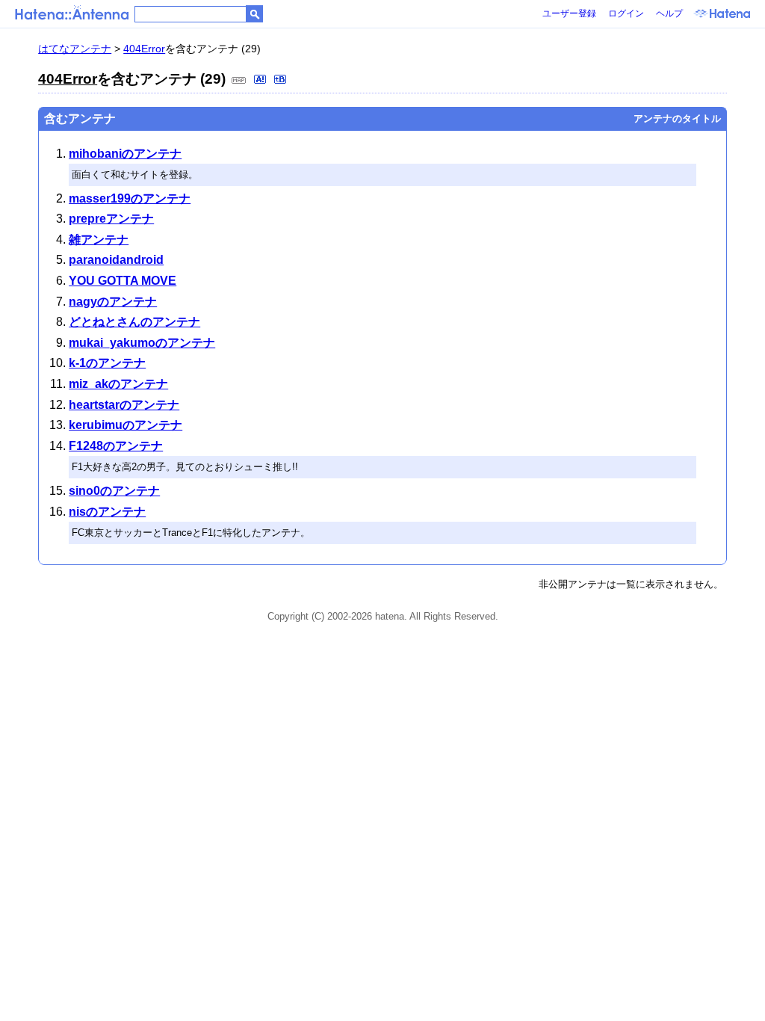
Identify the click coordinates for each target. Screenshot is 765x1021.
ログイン (626, 13)
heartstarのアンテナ (124, 404)
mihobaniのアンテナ (125, 153)
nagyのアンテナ (113, 301)
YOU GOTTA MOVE (122, 280)
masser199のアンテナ (130, 198)
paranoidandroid (116, 259)
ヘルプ (669, 13)
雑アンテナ (98, 239)
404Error (144, 49)
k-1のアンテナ (107, 363)
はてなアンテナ (74, 49)
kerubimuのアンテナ (125, 425)
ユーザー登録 (569, 13)
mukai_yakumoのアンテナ (142, 342)
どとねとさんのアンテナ (134, 321)
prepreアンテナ (111, 218)
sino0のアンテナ (114, 490)
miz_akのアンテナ (118, 383)
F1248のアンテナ (116, 445)
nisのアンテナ (107, 511)
